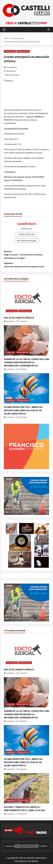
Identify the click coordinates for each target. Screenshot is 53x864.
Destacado (10, 352)
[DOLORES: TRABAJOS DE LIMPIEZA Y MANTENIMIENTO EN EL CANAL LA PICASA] (26, 788)
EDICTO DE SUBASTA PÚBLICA (19, 317)
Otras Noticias (10, 51)
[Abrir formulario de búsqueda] (49, 29)
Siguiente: (24, 265)
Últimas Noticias (23, 51)
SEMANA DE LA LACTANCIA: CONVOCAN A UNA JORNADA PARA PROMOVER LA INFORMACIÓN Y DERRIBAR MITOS (26, 362)
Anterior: (23, 254)
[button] (4, 29)
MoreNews (20, 861)
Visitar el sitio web (26, 234)
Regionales (11, 400)
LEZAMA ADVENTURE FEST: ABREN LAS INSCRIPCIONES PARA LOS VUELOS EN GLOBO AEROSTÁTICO (23, 410)
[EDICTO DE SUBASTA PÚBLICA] (26, 299)
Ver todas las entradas (26, 240)
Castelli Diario (11, 67)
